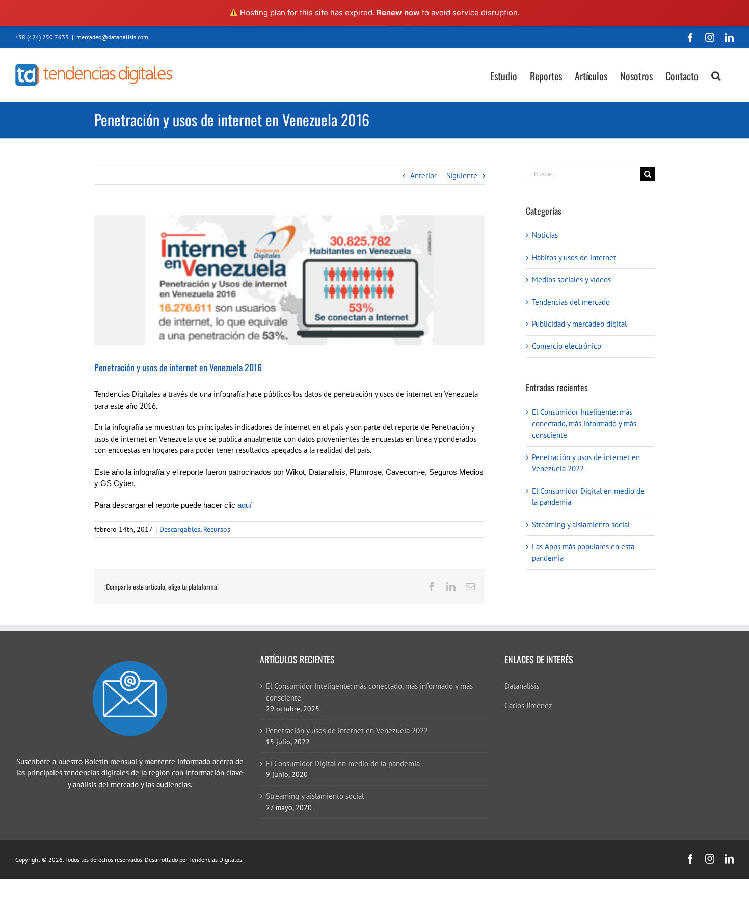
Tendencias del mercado (571, 302)
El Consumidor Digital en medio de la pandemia (343, 763)
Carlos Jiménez (528, 705)
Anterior (423, 175)
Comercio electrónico (566, 346)
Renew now (398, 12)
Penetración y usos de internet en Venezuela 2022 (347, 730)
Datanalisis (521, 686)
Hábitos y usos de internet (574, 257)
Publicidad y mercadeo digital (579, 324)
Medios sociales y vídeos (571, 279)
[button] (716, 75)
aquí (244, 505)
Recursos (216, 529)
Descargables (179, 529)
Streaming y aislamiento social (581, 524)
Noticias (545, 235)
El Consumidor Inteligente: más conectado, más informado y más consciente (584, 423)
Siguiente (461, 175)
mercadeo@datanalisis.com (112, 37)
